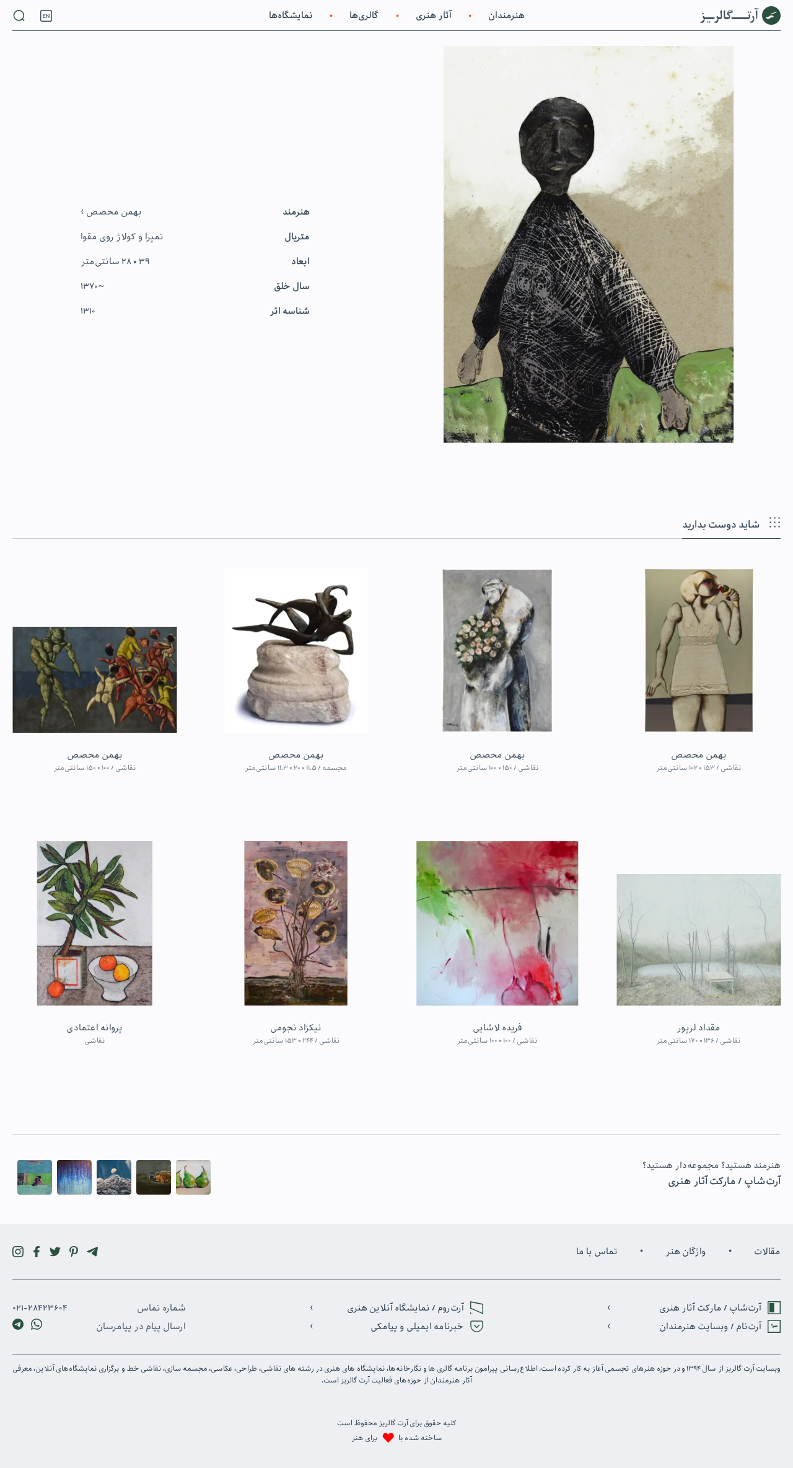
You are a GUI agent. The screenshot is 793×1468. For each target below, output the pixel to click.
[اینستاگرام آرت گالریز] (18, 1251)
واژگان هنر (685, 1251)
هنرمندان (506, 15)
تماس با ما (597, 1251)
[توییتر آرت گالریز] (55, 1251)
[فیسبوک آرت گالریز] (36, 1251)
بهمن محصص (113, 212)
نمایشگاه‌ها (291, 15)
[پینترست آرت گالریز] (73, 1251)
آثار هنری (434, 15)
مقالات (767, 1251)
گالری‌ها (364, 15)
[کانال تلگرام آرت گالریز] (92, 1251)
